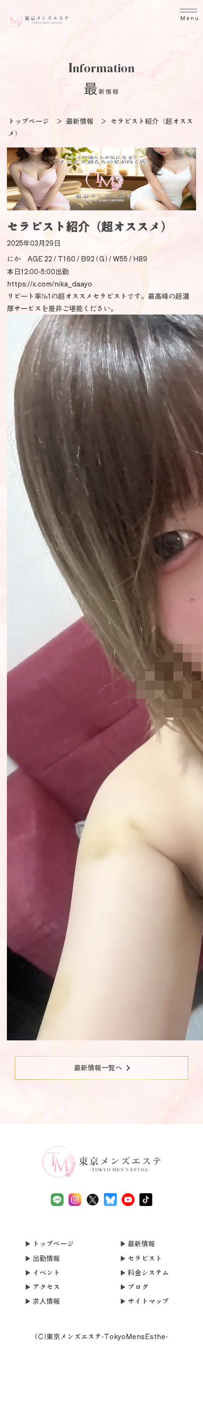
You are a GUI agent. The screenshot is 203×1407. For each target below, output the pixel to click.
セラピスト (145, 1258)
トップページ (53, 1243)
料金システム (148, 1272)
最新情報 (141, 1243)
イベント (46, 1272)
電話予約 (20, 1389)
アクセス (46, 1287)
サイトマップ (148, 1301)
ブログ (138, 1287)
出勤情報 (46, 1258)
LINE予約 (61, 1394)
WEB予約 (142, 1389)
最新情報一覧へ (104, 1068)
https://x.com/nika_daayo (49, 283)
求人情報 (46, 1301)
